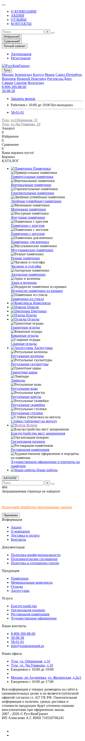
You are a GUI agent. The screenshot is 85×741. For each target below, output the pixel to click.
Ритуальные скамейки (28, 405)
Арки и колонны (24, 282)
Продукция (10, 571)
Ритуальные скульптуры (30, 364)
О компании (20, 531)
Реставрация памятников (30, 450)
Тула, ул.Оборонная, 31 (20, 120)
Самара (7, 83)
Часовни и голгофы (26, 266)
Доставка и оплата (25, 535)
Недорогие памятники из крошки (37, 291)
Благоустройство (24, 606)
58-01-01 (17, 112)
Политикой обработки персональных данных (37, 507)
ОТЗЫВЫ (19, 20)
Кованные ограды (25, 335)
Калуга (38, 74)
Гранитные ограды (25, 327)
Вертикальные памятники (31, 185)
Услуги (31, 425)
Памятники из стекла (27, 299)
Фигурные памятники (28, 217)
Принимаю (11, 515)
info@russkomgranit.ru (27, 646)
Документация (13, 547)
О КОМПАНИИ (23, 11)
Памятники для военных (30, 242)
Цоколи (32, 307)
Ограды (33, 319)
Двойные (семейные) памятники (36, 201)
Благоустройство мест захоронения (38, 433)
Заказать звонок (23, 98)
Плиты (31, 315)
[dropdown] (3, 5)
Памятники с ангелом (28, 234)
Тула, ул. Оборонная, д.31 (30, 661)
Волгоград (36, 83)
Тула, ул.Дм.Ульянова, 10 (21, 124)
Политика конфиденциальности (36, 555)
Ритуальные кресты (26, 397)
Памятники (41, 168)
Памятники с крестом (27, 225)
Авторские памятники (28, 274)
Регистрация (20, 58)
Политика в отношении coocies (35, 563)
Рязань (50, 74)
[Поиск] (53, 32)
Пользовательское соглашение (34, 559)
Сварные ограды (24, 344)
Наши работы (47, 470)
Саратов (20, 83)
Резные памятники (25, 258)
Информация (12, 519)
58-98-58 (8, 91)
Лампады (18, 380)
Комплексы (41, 303)
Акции (16, 527)
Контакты (18, 539)
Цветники (38, 311)
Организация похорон (28, 441)
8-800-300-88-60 (14, 87)
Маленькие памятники (28, 209)
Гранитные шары (24, 372)
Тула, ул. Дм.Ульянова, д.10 (32, 665)
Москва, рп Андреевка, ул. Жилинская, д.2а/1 (46, 677)
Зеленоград (23, 74)
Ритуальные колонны (27, 356)
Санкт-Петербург (69, 74)
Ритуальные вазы (24, 388)
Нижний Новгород (31, 79)
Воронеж (9, 79)
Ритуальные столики (27, 413)
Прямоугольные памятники (32, 177)
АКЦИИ (17, 15)
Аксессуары (43, 348)
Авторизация (21, 54)
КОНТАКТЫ (21, 24)
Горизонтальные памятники (32, 193)
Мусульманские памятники (32, 250)
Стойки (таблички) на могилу (34, 421)
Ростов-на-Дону (59, 79)
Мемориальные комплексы (32, 582)
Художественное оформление (34, 618)
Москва (8, 74)
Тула (7, 70)
